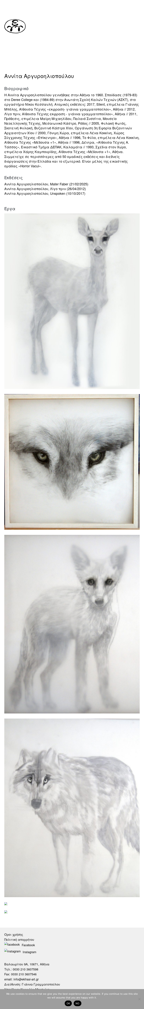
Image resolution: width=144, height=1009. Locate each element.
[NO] (139, 999)
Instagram (29, 952)
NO (78, 1003)
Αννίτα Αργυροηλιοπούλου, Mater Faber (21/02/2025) (46, 183)
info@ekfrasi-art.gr (26, 979)
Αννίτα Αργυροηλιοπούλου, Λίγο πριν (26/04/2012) (45, 188)
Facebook (28, 945)
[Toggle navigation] (136, 25)
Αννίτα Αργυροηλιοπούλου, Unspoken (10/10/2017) (44, 193)
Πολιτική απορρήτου (19, 939)
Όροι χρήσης (13, 934)
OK (68, 1003)
